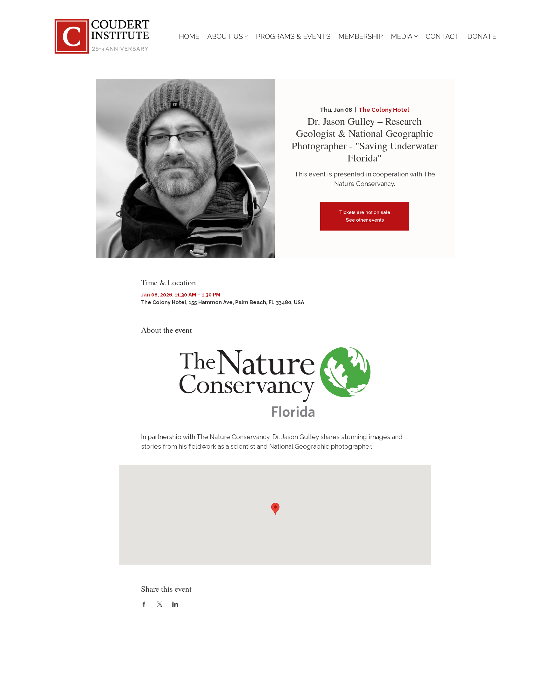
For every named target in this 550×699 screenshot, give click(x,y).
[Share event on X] (160, 604)
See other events (365, 220)
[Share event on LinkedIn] (175, 604)
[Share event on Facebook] (144, 604)
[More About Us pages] (246, 36)
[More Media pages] (416, 36)
